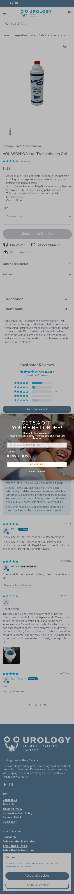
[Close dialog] (71, 416)
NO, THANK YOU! (37, 472)
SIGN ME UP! (36, 464)
